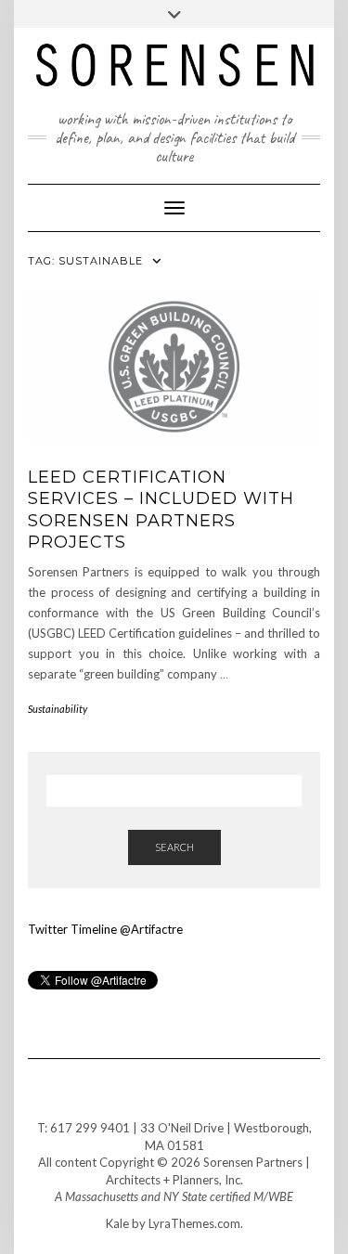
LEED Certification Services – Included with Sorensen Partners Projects (161, 509)
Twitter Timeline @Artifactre (105, 929)
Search (174, 847)
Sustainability (57, 709)
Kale (117, 1223)
